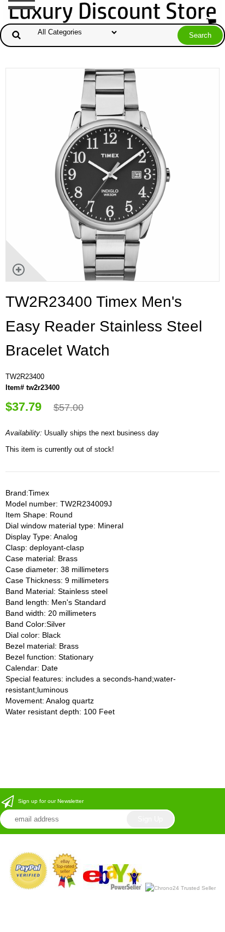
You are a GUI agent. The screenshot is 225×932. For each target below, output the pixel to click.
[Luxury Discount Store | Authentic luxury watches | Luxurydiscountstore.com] (112, 11)
